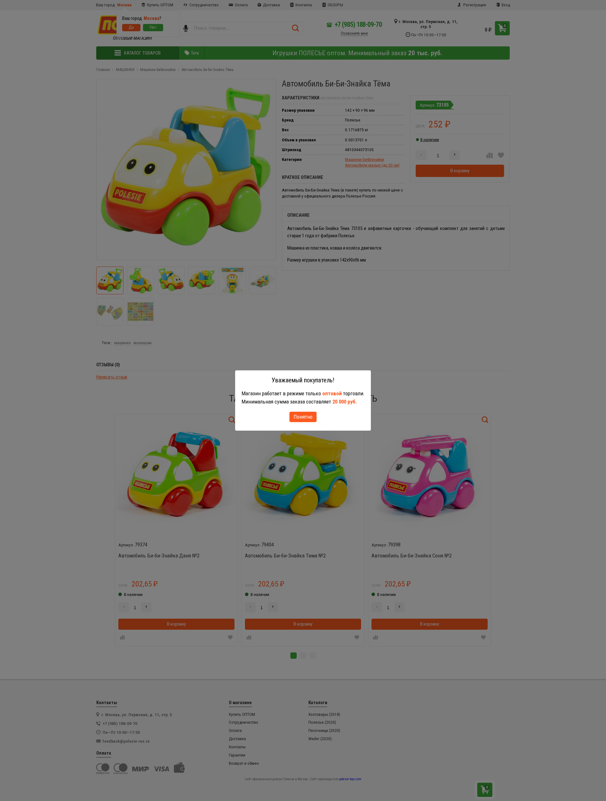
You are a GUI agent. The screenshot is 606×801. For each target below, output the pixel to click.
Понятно (303, 417)
